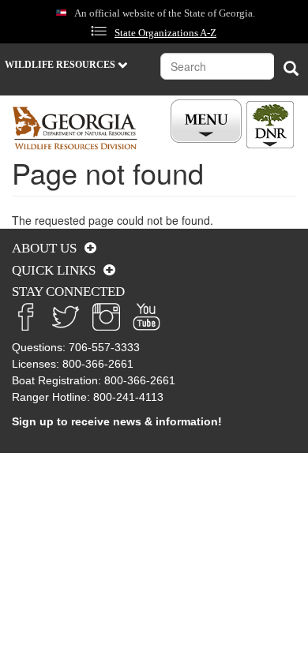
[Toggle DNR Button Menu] (270, 124)
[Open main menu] (208, 121)
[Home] (75, 128)
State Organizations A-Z (165, 33)
